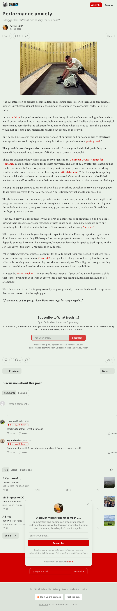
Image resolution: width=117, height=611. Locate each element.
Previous (14, 370)
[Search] (111, 470)
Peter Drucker (25, 274)
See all (8, 535)
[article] (58, 484)
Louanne (11, 421)
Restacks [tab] (22, 393)
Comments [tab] (9, 393)
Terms (65, 589)
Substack (43, 604)
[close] (87, 504)
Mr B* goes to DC (13, 497)
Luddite (15, 117)
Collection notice (78, 589)
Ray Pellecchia (14, 440)
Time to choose (10, 482)
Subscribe (96, 5)
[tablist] (15, 393)
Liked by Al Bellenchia (18, 425)
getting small (93, 141)
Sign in (109, 4)
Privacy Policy (81, 553)
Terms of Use (73, 550)
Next (105, 370)
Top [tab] (6, 470)
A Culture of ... (11, 478)
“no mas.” (88, 227)
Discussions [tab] (26, 470)
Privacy (56, 589)
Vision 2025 (44, 258)
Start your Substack (50, 596)
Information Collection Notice (57, 553)
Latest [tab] (14, 470)
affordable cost (69, 172)
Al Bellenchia (16, 26)
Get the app (73, 596)
